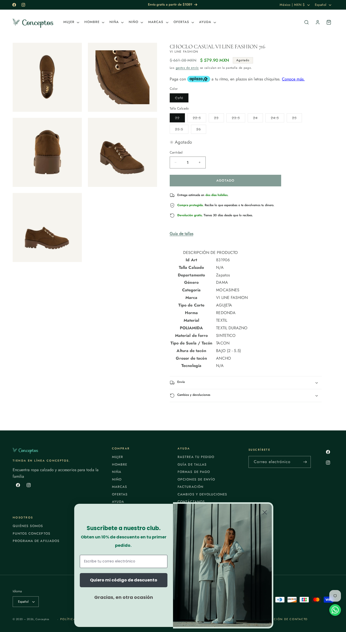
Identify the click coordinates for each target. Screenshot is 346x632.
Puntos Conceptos (31, 533)
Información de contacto (283, 619)
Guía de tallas (181, 233)
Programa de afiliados (36, 540)
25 (297, 118)
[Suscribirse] (305, 462)
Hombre (119, 464)
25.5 (181, 130)
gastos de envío (187, 68)
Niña (116, 471)
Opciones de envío (196, 479)
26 (201, 130)
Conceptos (42, 619)
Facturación (190, 486)
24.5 (277, 118)
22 (180, 118)
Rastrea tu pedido (196, 456)
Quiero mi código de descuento (123, 580)
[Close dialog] (265, 512)
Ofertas (120, 494)
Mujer (117, 456)
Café (181, 98)
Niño (117, 479)
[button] (70, 22)
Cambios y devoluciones (202, 494)
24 (258, 118)
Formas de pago (194, 471)
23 (219, 118)
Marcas (119, 486)
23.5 (238, 118)
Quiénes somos (28, 526)
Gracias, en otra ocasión (123, 597)
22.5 (199, 118)
